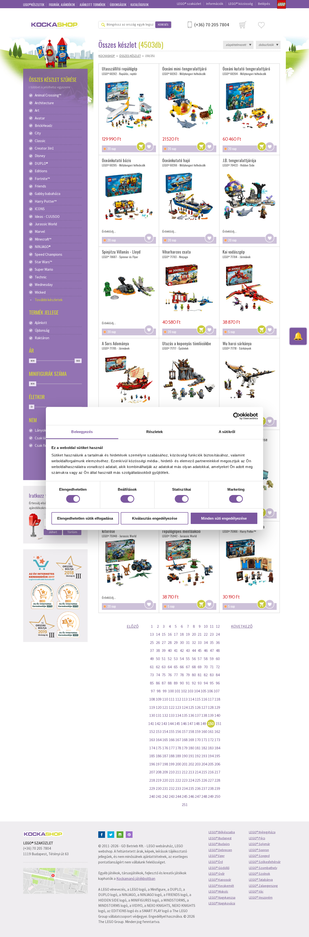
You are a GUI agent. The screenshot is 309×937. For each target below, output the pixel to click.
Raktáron (42, 338)
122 (172, 707)
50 (158, 658)
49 (152, 658)
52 (170, 658)
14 (158, 634)
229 (152, 788)
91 (188, 683)
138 (204, 715)
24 (218, 634)
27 (164, 642)
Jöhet (53, 532)
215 (204, 772)
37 (152, 650)
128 (211, 707)
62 (158, 666)
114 (191, 699)
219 (159, 780)
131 (159, 715)
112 (178, 699)
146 (184, 723)
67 (188, 666)
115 (198, 699)
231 (165, 788)
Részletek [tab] (154, 432)
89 (176, 683)
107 (216, 691)
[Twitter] (111, 834)
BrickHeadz (43, 126)
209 (165, 772)
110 (165, 699)
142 (158, 723)
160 (204, 731)
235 (191, 788)
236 (198, 788)
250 (217, 796)
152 (152, 731)
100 (171, 691)
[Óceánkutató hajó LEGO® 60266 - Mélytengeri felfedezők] (189, 196)
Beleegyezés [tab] (82, 432)
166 (172, 739)
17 (176, 634)
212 (185, 772)
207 (152, 772)
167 (178, 739)
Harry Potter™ (46, 201)
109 (159, 699)
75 (164, 674)
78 (182, 674)
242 (165, 796)
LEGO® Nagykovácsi (222, 903)
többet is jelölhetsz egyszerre (50, 87)
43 (188, 650)
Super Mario (44, 269)
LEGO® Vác (256, 891)
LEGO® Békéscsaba (222, 832)
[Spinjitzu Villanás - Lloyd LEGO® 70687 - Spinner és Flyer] (129, 288)
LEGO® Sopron (259, 850)
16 (170, 634)
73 (152, 674)
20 (194, 634)
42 (182, 650)
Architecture (44, 103)
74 (158, 674)
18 (182, 634)
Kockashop (106, 56)
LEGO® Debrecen (220, 850)
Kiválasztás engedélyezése (154, 518)
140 (217, 715)
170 (198, 739)
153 (159, 731)
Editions (41, 171)
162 (217, 731)
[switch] (127, 499)
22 (206, 634)
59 (212, 658)
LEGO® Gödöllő (219, 868)
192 (198, 755)
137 (198, 715)
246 (191, 796)
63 (164, 666)
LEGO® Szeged (259, 856)
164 (159, 739)
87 (164, 683)
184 (217, 748)
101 (177, 691)
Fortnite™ (42, 179)
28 (170, 642)
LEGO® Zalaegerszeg (263, 886)
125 (191, 707)
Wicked (40, 292)
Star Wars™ (43, 262)
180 (191, 748)
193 (204, 755)
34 (206, 642)
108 (152, 699)
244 (178, 796)
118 (217, 699)
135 (185, 715)
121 (165, 707)
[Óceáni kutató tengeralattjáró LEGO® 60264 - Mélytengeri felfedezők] (250, 105)
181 (198, 748)
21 (200, 634)
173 (217, 739)
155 (172, 731)
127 (204, 707)
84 (218, 674)
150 (211, 723)
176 (165, 748)
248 (204, 796)
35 (212, 642)
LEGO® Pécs (257, 838)
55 (188, 658)
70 (206, 666)
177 (172, 748)
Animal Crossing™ (48, 95)
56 (194, 658)
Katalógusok (140, 4)
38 (158, 650)
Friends (40, 186)
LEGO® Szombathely (263, 868)
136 (191, 715)
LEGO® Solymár (259, 844)
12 (218, 626)
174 (152, 748)
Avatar (40, 118)
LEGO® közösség (240, 3)
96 (218, 683)
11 (212, 626)
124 (185, 707)
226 (204, 780)
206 (217, 764)
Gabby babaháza (47, 194)
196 (152, 764)
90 (182, 683)
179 (185, 748)
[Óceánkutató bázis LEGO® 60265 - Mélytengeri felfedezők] (129, 196)
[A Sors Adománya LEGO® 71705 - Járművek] (129, 379)
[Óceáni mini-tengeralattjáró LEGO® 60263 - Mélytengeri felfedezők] (189, 105)
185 (152, 755)
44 (194, 650)
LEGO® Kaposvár (220, 880)
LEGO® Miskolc (218, 891)
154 (165, 731)
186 (159, 755)
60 (218, 658)
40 (170, 650)
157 (185, 731)
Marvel (40, 231)
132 (165, 715)
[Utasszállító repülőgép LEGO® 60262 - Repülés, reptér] (129, 105)
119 (152, 707)
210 (172, 772)
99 (165, 691)
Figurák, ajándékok (62, 4)
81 (200, 674)
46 (206, 650)
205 (211, 764)
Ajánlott (41, 323)
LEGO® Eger (217, 856)
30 (182, 642)
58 (206, 658)
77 (176, 674)
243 (172, 796)
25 (152, 642)
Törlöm (72, 532)
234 (185, 788)
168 (185, 739)
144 (171, 723)
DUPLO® (41, 163)
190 (185, 755)
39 (164, 650)
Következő (242, 626)
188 (172, 755)
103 (190, 691)
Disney (40, 156)
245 (185, 796)
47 (212, 650)
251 (185, 804)
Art (37, 110)
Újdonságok (118, 4)
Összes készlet (130, 56)
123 (178, 707)
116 (204, 699)
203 (198, 764)
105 (203, 691)
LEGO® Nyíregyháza (262, 832)
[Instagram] (121, 834)
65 (176, 666)
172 (211, 739)
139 (211, 715)
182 (204, 748)
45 (200, 650)
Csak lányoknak (47, 438)
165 (165, 739)
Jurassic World (46, 224)
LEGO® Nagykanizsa (222, 898)
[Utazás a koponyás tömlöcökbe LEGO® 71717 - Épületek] (189, 379)
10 (206, 626)
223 (185, 780)
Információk (214, 3)
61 (152, 666)
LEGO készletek (33, 4)
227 (211, 780)
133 (172, 715)
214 (198, 772)
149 (203, 723)
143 (164, 723)
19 (188, 634)
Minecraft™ (43, 239)
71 (212, 666)
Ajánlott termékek (93, 4)
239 (217, 788)
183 (211, 748)
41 (176, 650)
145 (177, 723)
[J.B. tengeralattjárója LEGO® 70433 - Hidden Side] (250, 196)
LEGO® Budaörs (219, 844)
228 (217, 780)
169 (191, 739)
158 (191, 731)
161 (211, 731)
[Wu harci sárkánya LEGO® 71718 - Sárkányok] (250, 379)
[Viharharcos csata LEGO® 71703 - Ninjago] (189, 288)
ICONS (40, 209)
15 (164, 634)
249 (211, 796)
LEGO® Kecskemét (221, 886)
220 (165, 780)
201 (185, 764)
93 (200, 683)
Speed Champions (48, 254)
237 (204, 788)
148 (197, 723)
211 (178, 772)
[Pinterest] (130, 834)
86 (158, 683)
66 (182, 666)
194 (211, 755)
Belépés (264, 3)
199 (172, 764)
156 (178, 731)
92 (194, 683)
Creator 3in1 (44, 148)
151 (218, 723)
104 (197, 691)
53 (176, 658)
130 (152, 715)
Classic (40, 141)
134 (178, 715)
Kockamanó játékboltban (135, 878)
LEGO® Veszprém (261, 898)
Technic (41, 277)
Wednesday (44, 284)
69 (200, 666)
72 (218, 666)
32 (194, 642)
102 (184, 691)
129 (217, 707)
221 (172, 780)
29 (176, 642)
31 (188, 642)
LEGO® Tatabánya (261, 880)
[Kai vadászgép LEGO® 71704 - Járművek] (250, 288)
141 (151, 723)
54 (182, 658)
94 (206, 683)
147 (190, 723)
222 (178, 780)
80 (194, 674)
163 (152, 739)
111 (172, 699)
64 (170, 666)
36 (218, 642)
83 (212, 674)
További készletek (49, 300)
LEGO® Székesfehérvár (265, 862)
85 (152, 683)
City (38, 133)
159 (198, 731)
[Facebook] (102, 834)
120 (159, 707)
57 (200, 658)
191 (191, 755)
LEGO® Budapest (220, 838)
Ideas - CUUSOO (47, 216)
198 (165, 764)
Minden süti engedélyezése (224, 518)
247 (198, 796)
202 (191, 764)
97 (153, 691)
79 (188, 674)
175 (159, 748)
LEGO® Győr (217, 874)
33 (200, 642)
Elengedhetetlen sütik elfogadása (85, 518)
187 (165, 755)
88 (170, 683)
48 (218, 650)
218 (152, 780)
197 (159, 764)
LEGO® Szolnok (259, 874)
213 (191, 772)
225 (198, 780)
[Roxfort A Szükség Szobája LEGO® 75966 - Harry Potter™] (250, 562)
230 (159, 788)
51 (164, 658)
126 (198, 707)
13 (152, 634)
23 (212, 634)
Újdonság (42, 330)
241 (159, 796)
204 (204, 764)
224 (191, 780)
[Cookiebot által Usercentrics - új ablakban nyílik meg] (237, 416)
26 (158, 642)
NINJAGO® (43, 247)
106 (210, 691)
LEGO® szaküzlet (189, 3)
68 (194, 666)
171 (204, 739)
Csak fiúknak (44, 445)
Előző (133, 626)
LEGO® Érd (216, 862)
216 (211, 772)
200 (178, 764)
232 (172, 788)
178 (178, 748)
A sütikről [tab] (227, 432)
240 (152, 796)
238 (211, 788)
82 (206, 674)
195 (217, 755)
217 (217, 772)
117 (211, 699)
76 (170, 674)
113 (185, 699)
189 (178, 755)
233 (178, 788)
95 (212, 683)
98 (159, 691)
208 (159, 772)
